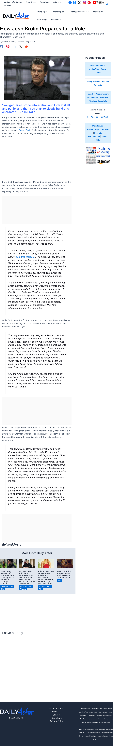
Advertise (56, 711)
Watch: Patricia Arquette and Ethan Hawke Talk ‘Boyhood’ (64, 574)
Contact (56, 715)
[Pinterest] (7, 46)
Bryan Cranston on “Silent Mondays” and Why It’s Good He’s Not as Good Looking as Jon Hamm (27, 577)
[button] (107, 4)
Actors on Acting (7, 586)
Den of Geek (24, 130)
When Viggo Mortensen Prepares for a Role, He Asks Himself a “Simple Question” (7, 577)
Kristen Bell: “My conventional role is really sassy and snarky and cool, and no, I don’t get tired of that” (46, 577)
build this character (25, 257)
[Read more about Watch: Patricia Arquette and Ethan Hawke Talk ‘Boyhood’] (65, 564)
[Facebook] (1, 46)
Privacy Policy (56, 721)
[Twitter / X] (20, 46)
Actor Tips (20, 42)
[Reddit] (26, 46)
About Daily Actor (56, 708)
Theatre (23, 589)
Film (2, 589)
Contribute (57, 718)
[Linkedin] (14, 46)
